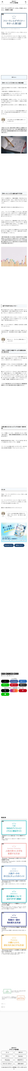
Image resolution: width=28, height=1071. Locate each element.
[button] (23, 684)
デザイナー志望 (5, 675)
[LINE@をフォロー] (5, 694)
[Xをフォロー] (5, 690)
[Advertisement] (14, 57)
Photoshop (7, 1059)
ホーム (7, 1052)
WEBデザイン (21, 1059)
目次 (13, 77)
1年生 (4, 673)
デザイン (12, 675)
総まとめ (16, 673)
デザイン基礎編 (10, 673)
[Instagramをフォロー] (14, 690)
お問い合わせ (20, 1063)
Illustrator (20, 1056)
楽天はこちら (19, 545)
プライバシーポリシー (7, 1063)
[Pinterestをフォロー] (23, 690)
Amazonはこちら (8, 545)
